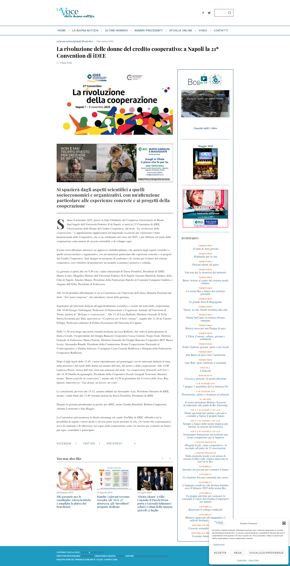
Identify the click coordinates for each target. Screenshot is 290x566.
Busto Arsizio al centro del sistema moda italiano (205, 281)
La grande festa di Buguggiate (205, 302)
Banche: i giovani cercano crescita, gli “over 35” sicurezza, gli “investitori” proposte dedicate (113, 502)
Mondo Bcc (87, 41)
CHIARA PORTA (87, 556)
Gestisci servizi (219, 544)
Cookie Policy (242, 560)
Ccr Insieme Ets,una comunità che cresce (205, 477)
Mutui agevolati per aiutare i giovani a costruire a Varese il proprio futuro (205, 414)
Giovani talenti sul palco (205, 264)
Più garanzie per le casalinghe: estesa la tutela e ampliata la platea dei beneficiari (74, 502)
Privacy (84, 552)
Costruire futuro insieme (205, 536)
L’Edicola (205, 370)
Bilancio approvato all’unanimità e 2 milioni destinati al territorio (205, 519)
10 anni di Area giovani (205, 248)
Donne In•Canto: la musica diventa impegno (205, 319)
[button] (283, 523)
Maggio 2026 (205, 146)
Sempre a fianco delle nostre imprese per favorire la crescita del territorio (205, 425)
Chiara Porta (66, 62)
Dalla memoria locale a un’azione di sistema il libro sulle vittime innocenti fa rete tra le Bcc (205, 458)
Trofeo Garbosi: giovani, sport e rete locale (205, 347)
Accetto (205, 108)
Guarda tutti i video (205, 128)
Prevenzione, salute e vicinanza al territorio (205, 394)
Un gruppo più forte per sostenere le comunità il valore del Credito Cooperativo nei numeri (205, 498)
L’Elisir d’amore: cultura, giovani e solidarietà (205, 337)
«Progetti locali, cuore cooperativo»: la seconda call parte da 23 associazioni (205, 446)
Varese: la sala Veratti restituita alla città (205, 309)
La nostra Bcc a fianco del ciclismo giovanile (205, 292)
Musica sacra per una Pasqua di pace (205, 328)
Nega (238, 552)
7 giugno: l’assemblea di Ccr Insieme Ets (205, 386)
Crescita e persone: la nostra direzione (205, 378)
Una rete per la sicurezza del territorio (205, 272)
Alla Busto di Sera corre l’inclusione (205, 355)
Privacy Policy (254, 560)
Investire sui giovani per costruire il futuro (205, 469)
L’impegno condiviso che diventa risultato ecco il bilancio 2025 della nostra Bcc (205, 486)
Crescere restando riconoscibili (205, 528)
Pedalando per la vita (205, 256)
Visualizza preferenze (266, 552)
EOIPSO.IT (120, 556)
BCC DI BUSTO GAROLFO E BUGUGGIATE (151, 556)
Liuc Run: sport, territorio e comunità (205, 362)
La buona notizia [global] (69, 41)
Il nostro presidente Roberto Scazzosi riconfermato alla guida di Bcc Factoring (205, 403)
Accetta (220, 552)
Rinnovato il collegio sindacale (205, 509)
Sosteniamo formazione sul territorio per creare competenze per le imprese (205, 435)
